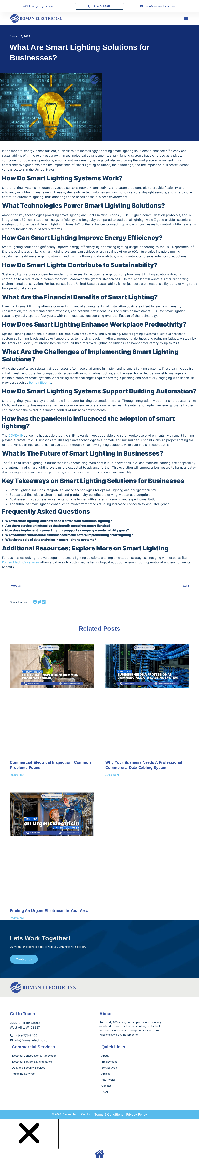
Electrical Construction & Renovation (34, 1055)
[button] (186, 18)
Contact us (24, 959)
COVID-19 (15, 435)
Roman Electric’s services (20, 562)
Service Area (109, 1067)
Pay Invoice (108, 1079)
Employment (109, 1061)
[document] (99, 1141)
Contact (106, 1085)
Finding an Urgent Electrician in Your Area (49, 910)
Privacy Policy (136, 1114)
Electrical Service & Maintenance (32, 1061)
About (105, 1055)
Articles (105, 1073)
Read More (17, 774)
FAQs (104, 1091)
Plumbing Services (23, 1073)
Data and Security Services (28, 1067)
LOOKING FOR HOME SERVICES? (99, 1161)
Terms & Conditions (108, 1114)
